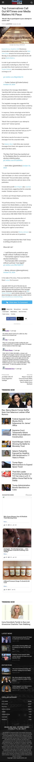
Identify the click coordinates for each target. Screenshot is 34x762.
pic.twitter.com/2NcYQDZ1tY (13, 265)
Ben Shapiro (18, 187)
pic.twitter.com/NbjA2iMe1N (13, 77)
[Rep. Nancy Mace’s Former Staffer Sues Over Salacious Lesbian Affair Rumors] (17, 400)
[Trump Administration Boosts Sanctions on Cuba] (6, 487)
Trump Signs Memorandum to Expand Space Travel (22, 464)
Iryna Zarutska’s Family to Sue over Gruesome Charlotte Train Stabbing (16, 623)
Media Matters (10, 58)
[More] (26, 318)
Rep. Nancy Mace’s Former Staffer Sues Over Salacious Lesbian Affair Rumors (16, 412)
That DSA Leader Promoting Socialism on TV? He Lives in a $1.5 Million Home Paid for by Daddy (22, 476)
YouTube (13, 314)
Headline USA (15, 49)
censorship (25, 309)
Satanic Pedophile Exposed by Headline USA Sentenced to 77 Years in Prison (20, 454)
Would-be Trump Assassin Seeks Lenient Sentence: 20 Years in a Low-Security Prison (22, 656)
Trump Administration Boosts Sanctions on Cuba (21, 487)
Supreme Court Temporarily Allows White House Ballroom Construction (21, 433)
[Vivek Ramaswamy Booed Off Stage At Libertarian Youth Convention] (6, 639)
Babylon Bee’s (9, 144)
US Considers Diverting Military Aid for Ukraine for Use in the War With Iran (21, 647)
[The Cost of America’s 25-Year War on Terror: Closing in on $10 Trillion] (6, 671)
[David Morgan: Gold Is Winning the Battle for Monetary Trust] (6, 444)
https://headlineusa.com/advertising (12, 297)
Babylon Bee (9, 309)
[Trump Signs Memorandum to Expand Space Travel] (6, 464)
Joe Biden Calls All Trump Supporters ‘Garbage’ (7, 378)
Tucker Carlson (6, 69)
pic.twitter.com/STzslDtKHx (12, 160)
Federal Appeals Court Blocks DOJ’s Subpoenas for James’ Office (21, 422)
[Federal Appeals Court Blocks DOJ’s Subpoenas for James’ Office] (6, 421)
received (28, 187)
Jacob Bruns (9, 24)
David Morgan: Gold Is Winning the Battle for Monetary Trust (21, 444)
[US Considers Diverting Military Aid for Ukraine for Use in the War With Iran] (6, 648)
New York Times (22, 311)
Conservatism (5, 311)
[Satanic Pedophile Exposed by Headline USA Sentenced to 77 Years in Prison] (6, 453)
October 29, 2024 (9, 84)
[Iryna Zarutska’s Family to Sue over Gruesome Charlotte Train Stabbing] (17, 612)
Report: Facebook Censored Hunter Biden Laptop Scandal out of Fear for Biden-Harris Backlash (25, 380)
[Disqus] (17, 349)
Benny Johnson (23, 232)
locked (7, 280)
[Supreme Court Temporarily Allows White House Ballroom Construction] (6, 432)
